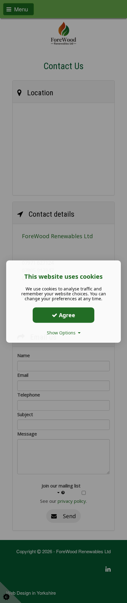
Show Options (62, 333)
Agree (66, 315)
